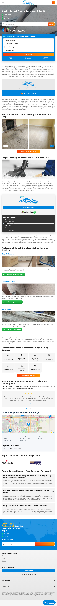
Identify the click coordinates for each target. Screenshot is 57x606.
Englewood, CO (42, 436)
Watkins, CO (6, 438)
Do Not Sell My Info (22, 604)
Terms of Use (29, 604)
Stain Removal (10, 50)
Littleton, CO (41, 438)
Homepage (5, 556)
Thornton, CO (24, 436)
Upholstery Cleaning (12, 43)
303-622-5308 (30, 93)
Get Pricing (28, 54)
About (3, 558)
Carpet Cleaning (10, 40)
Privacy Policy (36, 604)
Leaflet (53, 432)
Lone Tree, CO (7, 440)
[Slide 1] (26, 408)
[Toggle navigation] (3, 2)
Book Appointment (28, 207)
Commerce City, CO (25, 438)
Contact (4, 561)
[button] (28, 424)
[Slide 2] (27, 408)
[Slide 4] (30, 408)
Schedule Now (28, 571)
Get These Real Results (28, 152)
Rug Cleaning (10, 47)
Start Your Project (28, 376)
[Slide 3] (29, 408)
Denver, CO (6, 436)
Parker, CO (23, 440)
